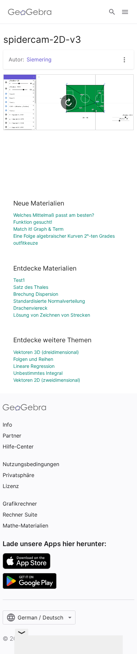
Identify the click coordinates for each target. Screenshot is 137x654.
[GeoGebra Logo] (30, 12)
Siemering (39, 59)
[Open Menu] (125, 12)
